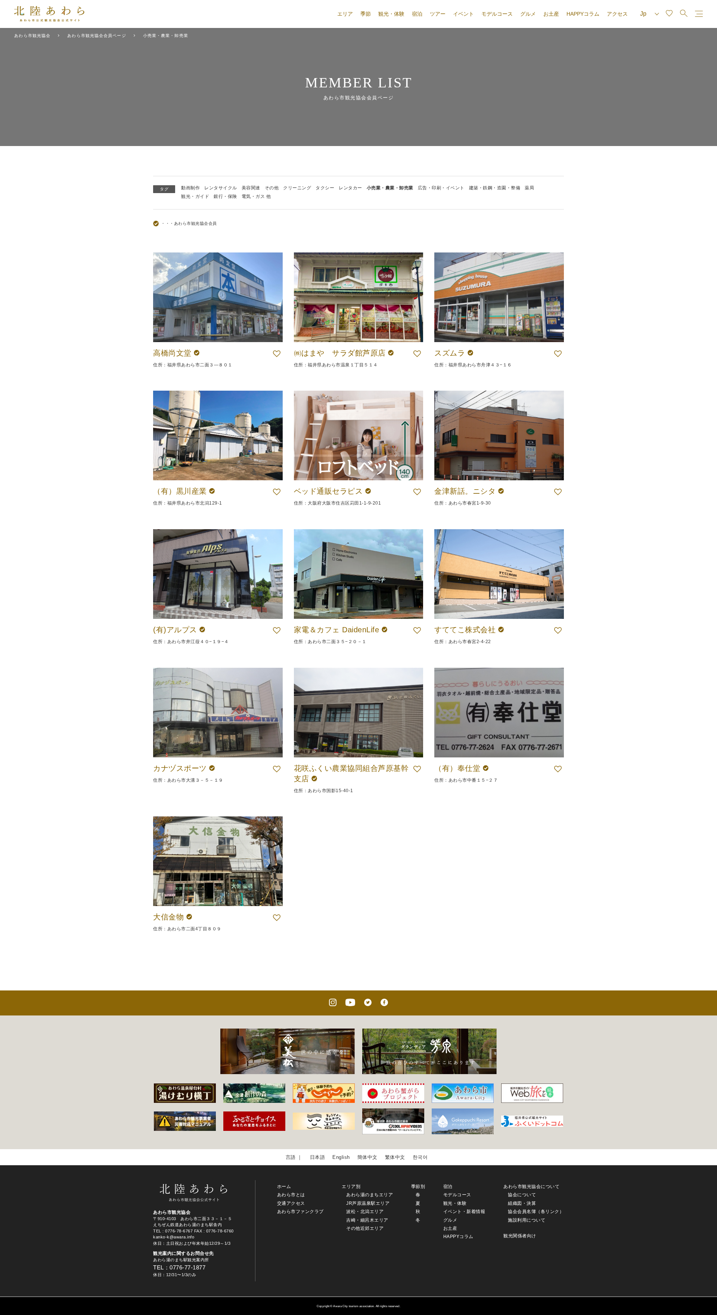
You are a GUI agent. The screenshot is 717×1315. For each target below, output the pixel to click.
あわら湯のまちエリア (369, 1194)
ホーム (284, 1186)
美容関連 (251, 187)
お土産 (551, 14)
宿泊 (417, 14)
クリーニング (297, 187)
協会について (522, 1194)
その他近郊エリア (365, 1228)
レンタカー (350, 187)
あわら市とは (291, 1194)
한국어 (420, 1157)
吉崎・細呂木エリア (367, 1220)
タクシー (325, 187)
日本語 (317, 1157)
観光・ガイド (195, 196)
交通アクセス (291, 1203)
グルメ (528, 14)
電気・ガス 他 (256, 196)
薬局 (529, 187)
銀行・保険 (225, 196)
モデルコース (497, 14)
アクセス (617, 14)
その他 (272, 187)
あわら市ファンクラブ (300, 1211)
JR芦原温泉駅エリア (367, 1203)
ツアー (438, 14)
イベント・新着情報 (464, 1211)
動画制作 (190, 187)
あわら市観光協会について (531, 1186)
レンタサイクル (220, 187)
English (341, 1157)
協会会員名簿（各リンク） (536, 1211)
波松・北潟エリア (365, 1211)
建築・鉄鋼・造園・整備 (495, 187)
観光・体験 (391, 14)
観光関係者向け (519, 1235)
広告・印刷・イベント (441, 187)
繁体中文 (395, 1157)
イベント (463, 14)
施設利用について (526, 1220)
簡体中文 (367, 1157)
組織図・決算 (522, 1203)
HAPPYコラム (583, 14)
